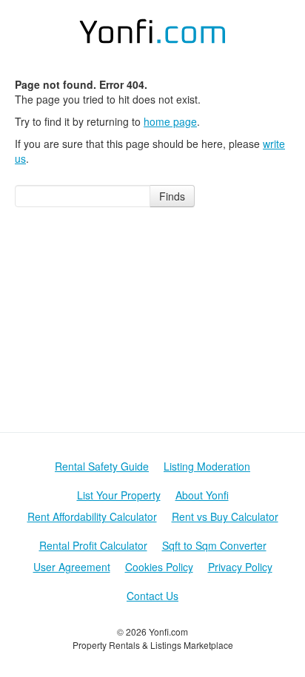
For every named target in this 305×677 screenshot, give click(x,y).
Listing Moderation (207, 466)
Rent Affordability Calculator (92, 516)
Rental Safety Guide (102, 466)
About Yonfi (202, 495)
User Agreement (71, 566)
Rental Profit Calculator (93, 545)
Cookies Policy (159, 566)
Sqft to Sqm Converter (214, 545)
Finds (172, 196)
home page (170, 121)
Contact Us (152, 595)
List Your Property (119, 495)
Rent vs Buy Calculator (225, 516)
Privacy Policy (240, 566)
